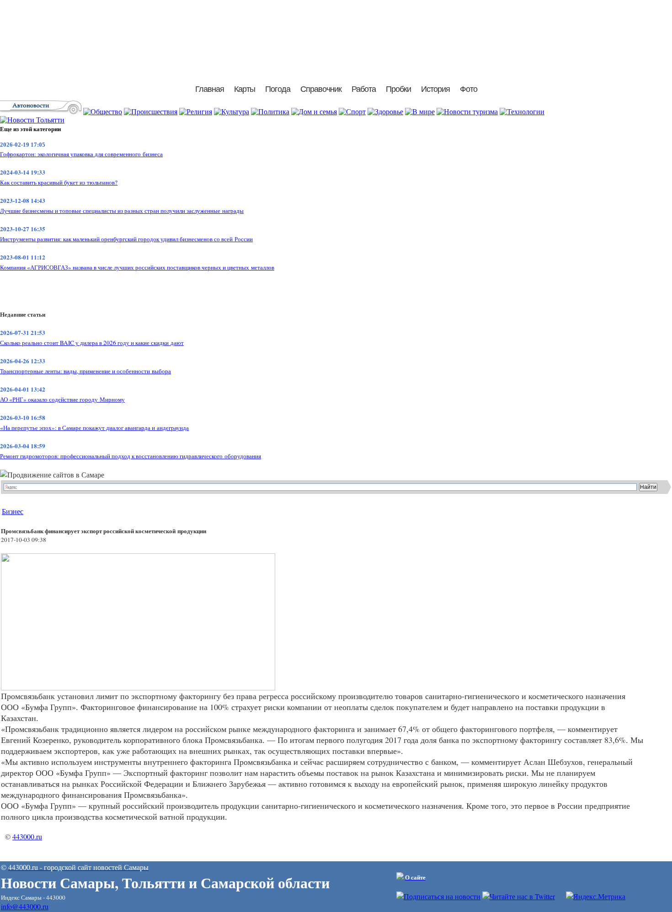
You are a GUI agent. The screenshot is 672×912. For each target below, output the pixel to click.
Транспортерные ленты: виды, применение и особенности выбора (85, 371)
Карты (244, 89)
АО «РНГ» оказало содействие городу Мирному (62, 399)
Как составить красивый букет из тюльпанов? (58, 182)
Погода (277, 89)
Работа (364, 89)
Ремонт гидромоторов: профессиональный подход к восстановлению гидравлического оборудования (130, 456)
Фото (468, 89)
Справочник (320, 89)
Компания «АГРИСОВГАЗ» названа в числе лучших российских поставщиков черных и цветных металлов (137, 267)
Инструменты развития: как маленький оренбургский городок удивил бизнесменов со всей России (126, 239)
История (435, 89)
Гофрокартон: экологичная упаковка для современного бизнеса (81, 154)
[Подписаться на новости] (438, 896)
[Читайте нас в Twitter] (518, 896)
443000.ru (27, 836)
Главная (209, 89)
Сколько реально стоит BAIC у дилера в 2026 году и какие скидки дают (92, 343)
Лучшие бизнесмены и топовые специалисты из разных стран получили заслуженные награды (122, 211)
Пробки (398, 89)
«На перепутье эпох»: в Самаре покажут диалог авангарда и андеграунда (94, 428)
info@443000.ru (24, 906)
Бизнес (12, 511)
